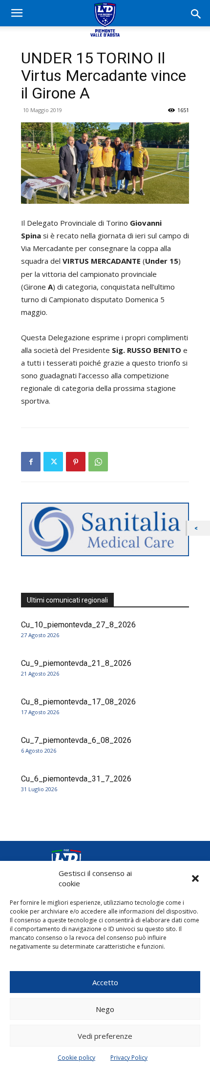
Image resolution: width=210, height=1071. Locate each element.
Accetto (105, 982)
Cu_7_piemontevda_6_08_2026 (76, 740)
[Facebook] (31, 461)
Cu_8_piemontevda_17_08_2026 (78, 701)
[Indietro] (198, 528)
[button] (195, 878)
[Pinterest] (75, 461)
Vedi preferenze (105, 1036)
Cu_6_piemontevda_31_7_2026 (76, 778)
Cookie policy (76, 1057)
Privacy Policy (128, 1057)
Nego (105, 1009)
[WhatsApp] (98, 461)
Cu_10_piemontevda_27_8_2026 (78, 624)
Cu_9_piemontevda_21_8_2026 (76, 663)
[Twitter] (53, 461)
